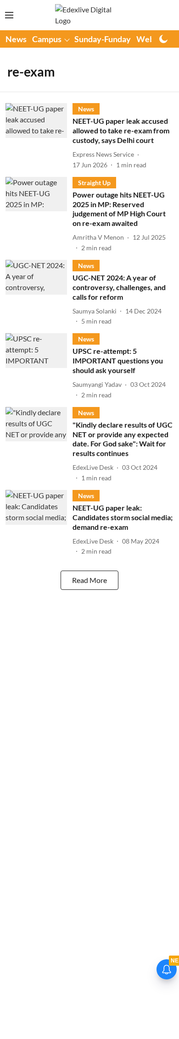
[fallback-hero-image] (39, 136)
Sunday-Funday (102, 39)
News (16, 39)
